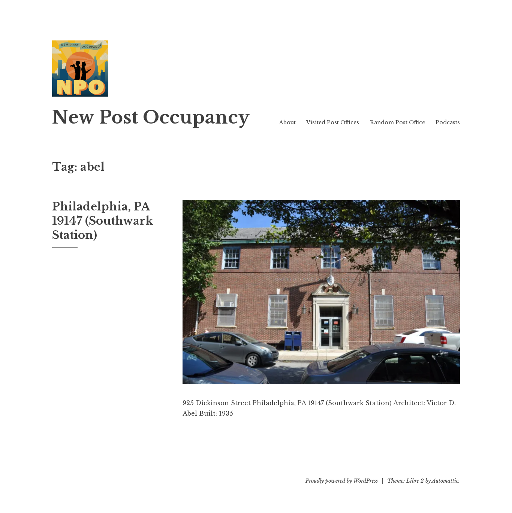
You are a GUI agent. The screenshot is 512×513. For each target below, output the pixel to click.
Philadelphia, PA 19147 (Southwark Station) (102, 221)
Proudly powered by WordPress (341, 480)
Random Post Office (397, 122)
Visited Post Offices (332, 122)
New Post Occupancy (151, 117)
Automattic (445, 480)
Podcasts (448, 122)
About (287, 122)
